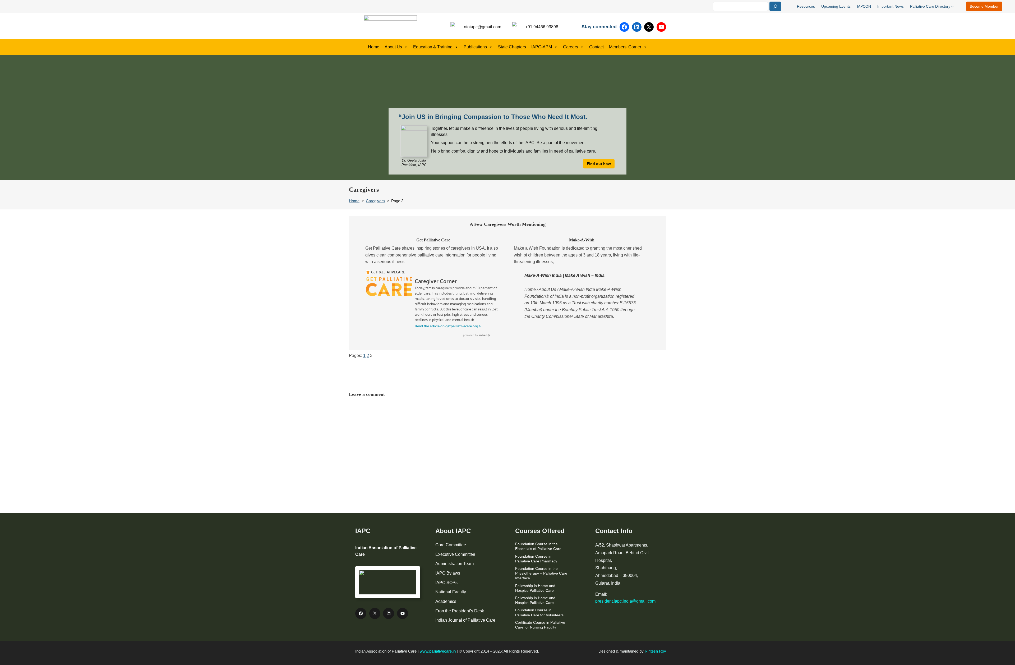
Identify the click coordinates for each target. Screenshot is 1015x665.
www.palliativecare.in (438, 651)
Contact (596, 47)
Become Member (984, 6)
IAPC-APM (541, 47)
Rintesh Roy (655, 651)
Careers (570, 47)
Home (373, 47)
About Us (393, 47)
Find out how (599, 164)
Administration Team (454, 563)
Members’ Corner (625, 47)
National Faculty (450, 592)
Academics (445, 601)
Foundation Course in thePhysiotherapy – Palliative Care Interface (541, 573)
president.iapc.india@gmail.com (625, 601)
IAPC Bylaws (447, 573)
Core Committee (450, 545)
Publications (475, 47)
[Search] (775, 6)
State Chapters (512, 47)
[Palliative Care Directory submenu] (952, 6)
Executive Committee (455, 554)
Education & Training (433, 47)
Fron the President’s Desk (459, 611)
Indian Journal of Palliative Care (465, 620)
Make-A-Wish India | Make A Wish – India (564, 275)
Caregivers (375, 201)
